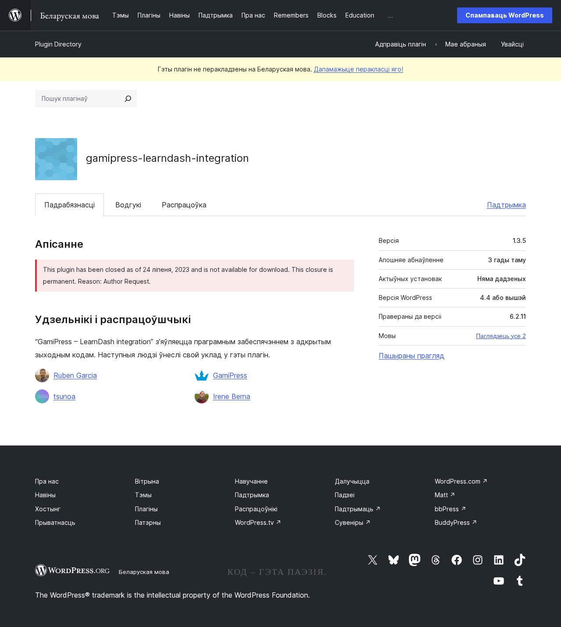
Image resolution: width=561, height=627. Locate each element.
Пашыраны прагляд (411, 355)
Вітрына (147, 481)
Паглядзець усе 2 (501, 335)
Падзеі (345, 495)
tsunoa (64, 396)
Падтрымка (506, 204)
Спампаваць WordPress (504, 15)
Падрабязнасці (69, 204)
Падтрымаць (358, 509)
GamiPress (230, 375)
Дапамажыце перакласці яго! (358, 69)
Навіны (45, 495)
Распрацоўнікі (256, 509)
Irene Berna (231, 396)
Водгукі (128, 204)
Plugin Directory (58, 44)
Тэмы (143, 495)
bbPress (450, 509)
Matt (445, 495)
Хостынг (47, 509)
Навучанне (251, 481)
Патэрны (148, 522)
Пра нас (47, 481)
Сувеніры (353, 522)
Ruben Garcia (75, 375)
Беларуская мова (144, 571)
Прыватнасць (55, 522)
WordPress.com (461, 481)
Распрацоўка (184, 204)
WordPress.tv (258, 522)
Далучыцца (352, 481)
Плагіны (146, 509)
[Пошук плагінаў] (128, 98)
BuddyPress (456, 522)
